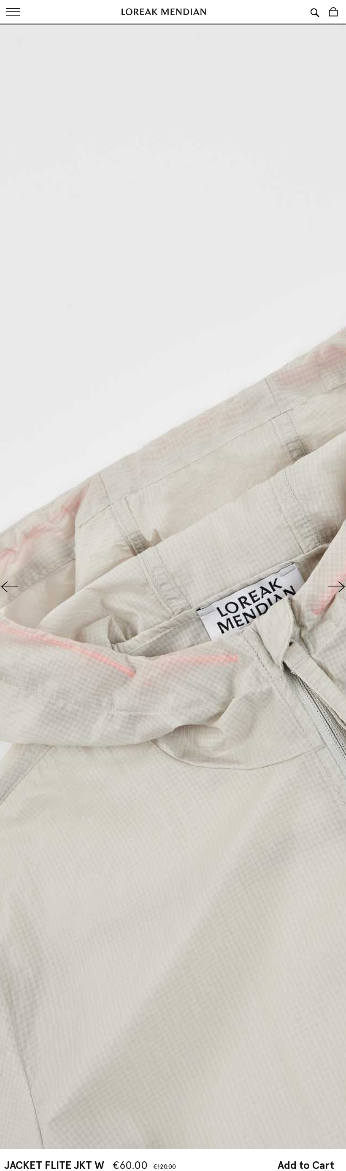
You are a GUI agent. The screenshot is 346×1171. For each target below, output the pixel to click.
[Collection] (12, 12)
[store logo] (164, 11)
